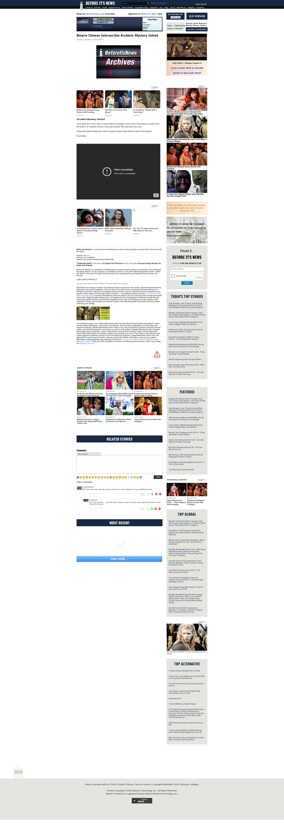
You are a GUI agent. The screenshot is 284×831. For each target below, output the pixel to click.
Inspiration (154, 7)
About (88, 784)
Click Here (97, 263)
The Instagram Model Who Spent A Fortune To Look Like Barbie (119, 395)
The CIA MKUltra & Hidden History (182, 704)
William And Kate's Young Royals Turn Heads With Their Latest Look (89, 421)
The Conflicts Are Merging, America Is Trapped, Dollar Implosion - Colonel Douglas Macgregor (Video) (186, 580)
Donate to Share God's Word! (187, 73)
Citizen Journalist (130, 263)
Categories (200, 7)
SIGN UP (176, 263)
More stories (109, 28)
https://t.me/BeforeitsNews (178, 236)
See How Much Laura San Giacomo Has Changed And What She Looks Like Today (185, 113)
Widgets (195, 784)
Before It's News (100, 3)
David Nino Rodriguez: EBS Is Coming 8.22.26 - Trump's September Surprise (184, 338)
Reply (142, 494)
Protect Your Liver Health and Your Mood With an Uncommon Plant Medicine (187, 677)
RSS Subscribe (182, 784)
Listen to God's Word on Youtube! (187, 68)
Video (166, 7)
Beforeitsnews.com (95, 14)
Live (161, 7)
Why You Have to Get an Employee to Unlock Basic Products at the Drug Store (186, 739)
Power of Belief (127, 7)
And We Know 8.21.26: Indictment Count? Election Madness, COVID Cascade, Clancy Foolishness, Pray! (186, 563)
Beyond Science (114, 7)
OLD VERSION (197, 16)
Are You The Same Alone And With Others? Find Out (145, 230)
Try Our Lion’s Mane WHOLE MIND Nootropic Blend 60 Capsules (102, 283)
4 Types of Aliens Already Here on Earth (184, 671)
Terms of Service (143, 784)
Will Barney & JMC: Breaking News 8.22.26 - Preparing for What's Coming (186, 331)
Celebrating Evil (175, 698)
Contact (121, 784)
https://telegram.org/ (197, 228)
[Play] (187, 47)
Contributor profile (97, 28)
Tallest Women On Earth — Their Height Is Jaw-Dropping (176, 502)
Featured (89, 7)
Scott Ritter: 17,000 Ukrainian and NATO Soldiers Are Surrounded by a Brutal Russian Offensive (186, 533)
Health (104, 7)
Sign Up (204, 4)
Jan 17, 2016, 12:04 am (90, 494)
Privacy (129, 784)
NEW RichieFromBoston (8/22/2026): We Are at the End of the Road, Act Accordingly (186, 345)
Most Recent (181, 7)
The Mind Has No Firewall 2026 (181, 470)
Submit (187, 283)
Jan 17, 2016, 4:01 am (96, 508)
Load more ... (119, 559)
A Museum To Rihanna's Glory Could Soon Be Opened (118, 420)
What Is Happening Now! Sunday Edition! (185, 359)
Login (198, 4)
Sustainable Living (141, 7)
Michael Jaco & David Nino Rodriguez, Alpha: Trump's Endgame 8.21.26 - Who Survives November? (187, 542)
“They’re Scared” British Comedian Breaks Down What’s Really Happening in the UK (185, 731)
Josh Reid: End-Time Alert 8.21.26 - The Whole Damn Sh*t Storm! (184, 571)
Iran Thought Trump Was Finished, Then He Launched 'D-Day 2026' (186, 588)
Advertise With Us (101, 784)
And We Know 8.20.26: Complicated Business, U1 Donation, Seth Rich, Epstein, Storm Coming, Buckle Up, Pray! (186, 610)
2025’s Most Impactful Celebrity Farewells (118, 230)
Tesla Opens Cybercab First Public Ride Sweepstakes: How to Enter (184, 692)
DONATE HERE (175, 17)
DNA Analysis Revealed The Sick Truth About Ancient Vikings (186, 140)
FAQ (113, 784)
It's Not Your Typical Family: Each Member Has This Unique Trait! (185, 195)
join (87, 255)
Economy (97, 7)
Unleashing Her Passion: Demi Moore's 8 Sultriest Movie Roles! (90, 231)
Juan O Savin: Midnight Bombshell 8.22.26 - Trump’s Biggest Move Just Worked (186, 323)
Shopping (191, 7)
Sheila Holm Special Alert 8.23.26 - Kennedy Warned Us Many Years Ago (186, 373)
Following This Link (86, 343)
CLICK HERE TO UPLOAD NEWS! (197, 29)
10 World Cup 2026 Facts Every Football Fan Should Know (90, 395)
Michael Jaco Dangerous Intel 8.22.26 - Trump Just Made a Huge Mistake (187, 353)
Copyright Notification (163, 784)
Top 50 (172, 7)
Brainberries (80, 236)
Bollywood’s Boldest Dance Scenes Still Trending (146, 395)
